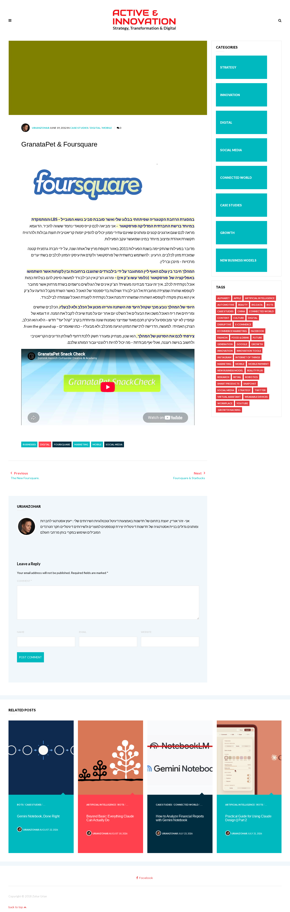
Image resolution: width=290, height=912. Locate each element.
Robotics (251, 377)
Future (257, 337)
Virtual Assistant (229, 396)
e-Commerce (243, 324)
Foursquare (62, 444)
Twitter (260, 390)
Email (82, 632)
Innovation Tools (249, 350)
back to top (16, 907)
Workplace (224, 403)
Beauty (243, 304)
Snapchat (250, 383)
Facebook (257, 331)
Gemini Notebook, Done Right (38, 816)
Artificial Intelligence (260, 298)
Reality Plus (255, 370)
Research (223, 377)
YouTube (242, 403)
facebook (146, 878)
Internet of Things (247, 357)
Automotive (225, 304)
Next (189, 475)
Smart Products (228, 383)
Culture (238, 317)
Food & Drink (240, 337)
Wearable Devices (256, 396)
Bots (270, 304)
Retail (237, 377)
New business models (238, 260)
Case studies (79, 127)
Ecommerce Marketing (232, 331)
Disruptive (224, 324)
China (241, 311)
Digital (95, 127)
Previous (25, 475)
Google (242, 344)
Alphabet (223, 298)
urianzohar (40, 127)
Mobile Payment (258, 363)
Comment (24, 580)
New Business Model (230, 370)
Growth (227, 233)
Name (20, 632)
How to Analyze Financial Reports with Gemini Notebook (180, 818)
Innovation (230, 95)
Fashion (222, 337)
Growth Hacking (229, 409)
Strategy (228, 67)
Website (146, 632)
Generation (225, 344)
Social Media (114, 444)
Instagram (224, 357)
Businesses (29, 444)
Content (223, 317)
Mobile (107, 127)
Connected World (236, 177)
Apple (237, 298)
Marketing (81, 444)
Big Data (257, 304)
